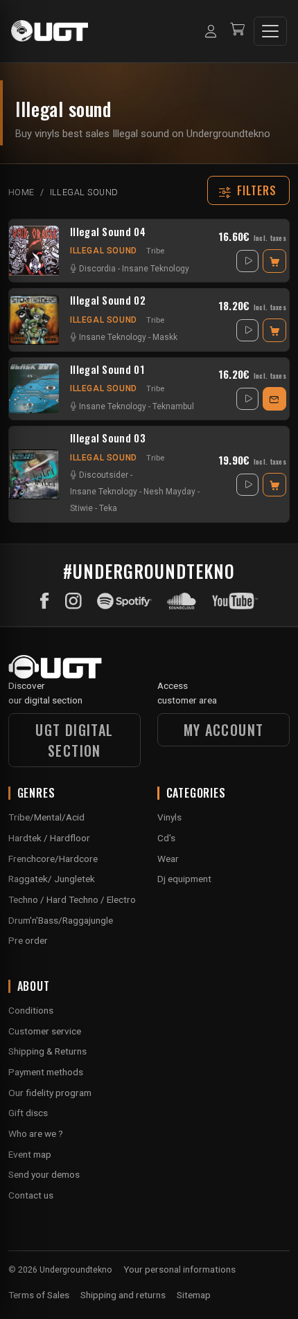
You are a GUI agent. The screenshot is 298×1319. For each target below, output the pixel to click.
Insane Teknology (155, 268)
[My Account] (210, 31)
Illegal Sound (103, 250)
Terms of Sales (38, 1294)
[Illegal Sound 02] (34, 320)
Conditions (30, 1010)
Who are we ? (35, 1133)
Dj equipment (184, 878)
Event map (29, 1154)
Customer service (44, 1031)
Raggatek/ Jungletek (51, 878)
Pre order (28, 940)
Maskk (164, 337)
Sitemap (194, 1294)
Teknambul (173, 406)
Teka (108, 508)
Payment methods (45, 1071)
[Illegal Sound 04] (34, 251)
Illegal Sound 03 (108, 438)
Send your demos (44, 1174)
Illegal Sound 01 (107, 370)
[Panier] (237, 30)
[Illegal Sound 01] (34, 388)
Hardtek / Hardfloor (49, 837)
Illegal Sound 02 (108, 300)
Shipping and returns (123, 1294)
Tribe (155, 250)
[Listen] (247, 261)
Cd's (166, 837)
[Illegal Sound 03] (34, 474)
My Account (224, 729)
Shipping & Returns (47, 1051)
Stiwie (81, 508)
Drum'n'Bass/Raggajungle (60, 920)
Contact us (30, 1195)
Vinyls (169, 817)
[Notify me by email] (274, 399)
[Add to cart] (274, 261)
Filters (257, 190)
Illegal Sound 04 (108, 232)
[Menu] (270, 31)
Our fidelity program (49, 1092)
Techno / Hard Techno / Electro (72, 899)
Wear (168, 858)
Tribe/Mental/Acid (46, 817)
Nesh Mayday (169, 491)
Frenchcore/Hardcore (53, 858)
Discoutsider (103, 475)
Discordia (97, 268)
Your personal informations (179, 1269)
